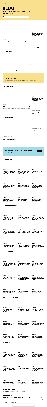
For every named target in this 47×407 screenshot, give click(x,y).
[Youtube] (43, 397)
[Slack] (43, 399)
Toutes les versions (26, 398)
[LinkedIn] (42, 397)
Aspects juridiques (5, 13)
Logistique (11, 13)
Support (15, 397)
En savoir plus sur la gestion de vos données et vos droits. (29, 81)
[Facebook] (38, 397)
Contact (11, 397)
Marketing (23, 11)
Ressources (18, 11)
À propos (4, 397)
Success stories (28, 11)
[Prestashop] (5, 1)
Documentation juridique (6, 398)
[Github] (42, 399)
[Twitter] (41, 397)
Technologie (9, 11)
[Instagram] (39, 397)
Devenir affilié (20, 398)
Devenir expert (27, 397)
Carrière (7, 397)
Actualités (4, 11)
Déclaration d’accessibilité (5, 402)
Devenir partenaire (21, 397)
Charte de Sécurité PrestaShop (12, 402)
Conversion (14, 11)
